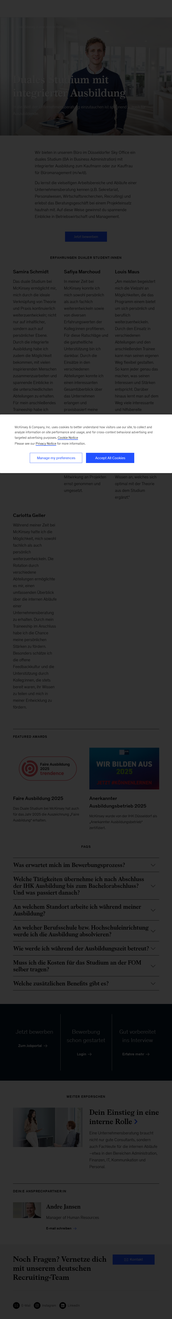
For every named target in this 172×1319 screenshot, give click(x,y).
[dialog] (86, 444)
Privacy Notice (46, 443)
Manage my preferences (56, 458)
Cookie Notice (68, 437)
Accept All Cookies (110, 458)
